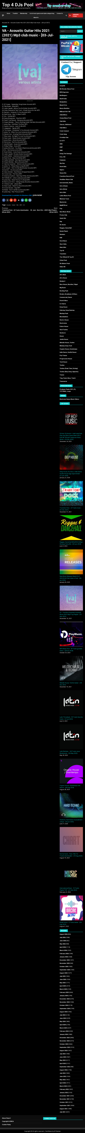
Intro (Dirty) (63, 189)
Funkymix (62, 160)
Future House (64, 326)
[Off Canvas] (3, 15)
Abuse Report (6, 1118)
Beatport (62, 281)
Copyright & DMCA (8, 1121)
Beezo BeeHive (64, 108)
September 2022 (65, 1067)
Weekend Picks (76, 15)
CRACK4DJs (63, 115)
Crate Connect (64, 131)
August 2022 (63, 1070)
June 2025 (63, 979)
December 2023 (65, 1037)
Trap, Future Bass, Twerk (68, 378)
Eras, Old (62, 157)
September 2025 (65, 970)
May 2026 (63, 944)
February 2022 (64, 1089)
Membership (23, 13)
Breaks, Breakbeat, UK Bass (68, 294)
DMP (61, 147)
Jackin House (64, 339)
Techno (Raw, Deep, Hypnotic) (69, 371)
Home (8, 13)
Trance (62, 375)
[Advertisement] (59, 5)
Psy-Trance (63, 355)
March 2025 (63, 989)
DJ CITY (62, 140)
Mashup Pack (64, 313)
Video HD (62, 267)
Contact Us (60, 13)
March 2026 (63, 950)
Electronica (63, 323)
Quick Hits (63, 218)
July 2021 (62, 1112)
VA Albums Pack (65, 263)
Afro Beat (63, 274)
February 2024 (64, 1031)
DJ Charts (63, 304)
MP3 (21, 205)
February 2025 (64, 992)
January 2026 (64, 957)
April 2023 (63, 1063)
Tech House (63, 362)
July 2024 (62, 1015)
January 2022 (64, 1092)
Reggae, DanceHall (66, 228)
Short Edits (63, 244)
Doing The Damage (66, 153)
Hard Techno (64, 329)
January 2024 (64, 1034)
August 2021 (63, 1109)
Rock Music (63, 241)
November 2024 (65, 1002)
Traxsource (63, 381)
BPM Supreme (64, 92)
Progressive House (66, 359)
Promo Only (63, 215)
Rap (61, 221)
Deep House (63, 307)
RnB (61, 237)
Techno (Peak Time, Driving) (69, 368)
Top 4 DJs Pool (17, 4)
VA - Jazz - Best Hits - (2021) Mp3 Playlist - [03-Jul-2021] (44, 210)
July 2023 (62, 1054)
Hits (17, 205)
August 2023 (63, 1050)
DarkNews (48, 1131)
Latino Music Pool (65, 195)
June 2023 (63, 1057)
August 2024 (63, 1012)
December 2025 (65, 960)
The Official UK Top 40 (67, 257)
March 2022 (63, 1086)
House (62, 336)
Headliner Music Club (66, 179)
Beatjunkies (63, 102)
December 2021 (65, 1096)
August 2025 (63, 973)
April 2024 (63, 1025)
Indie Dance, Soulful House (68, 352)
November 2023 (65, 1041)
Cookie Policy (6, 1124)
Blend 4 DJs (63, 105)
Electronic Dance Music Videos (69, 399)
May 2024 (63, 1021)
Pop (61, 208)
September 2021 (65, 1105)
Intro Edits (63, 192)
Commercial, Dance (66, 297)
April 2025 (63, 986)
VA (24, 205)
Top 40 (62, 250)
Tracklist (15, 13)
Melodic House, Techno (67, 342)
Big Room (63, 287)
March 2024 (63, 1028)
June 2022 (63, 1076)
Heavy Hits (63, 173)
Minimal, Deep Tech (66, 346)
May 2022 (63, 1079)
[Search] (66, 15)
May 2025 (63, 982)
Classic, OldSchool (65, 124)
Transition (63, 254)
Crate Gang (63, 134)
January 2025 (64, 995)
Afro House (63, 278)
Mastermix (63, 202)
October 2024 (64, 1005)
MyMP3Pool (63, 205)
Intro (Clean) (64, 186)
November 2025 (65, 963)
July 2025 (62, 976)
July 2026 (62, 937)
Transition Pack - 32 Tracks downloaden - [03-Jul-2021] (15, 210)
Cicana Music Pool (65, 118)
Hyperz (62, 170)
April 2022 (63, 1083)
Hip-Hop (62, 163)
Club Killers (63, 128)
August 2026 (63, 934)
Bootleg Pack (64, 291)
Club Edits (63, 121)
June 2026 (63, 940)
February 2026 (64, 953)
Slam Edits (63, 247)
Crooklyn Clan (64, 137)
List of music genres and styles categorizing (42, 13)
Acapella (62, 86)
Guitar (13, 205)
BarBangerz (63, 95)
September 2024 (65, 1008)
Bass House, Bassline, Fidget (69, 284)
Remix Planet (64, 231)
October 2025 (64, 966)
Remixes (62, 234)
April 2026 (63, 947)
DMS (61, 150)
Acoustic (4, 23)
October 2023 (64, 1044)
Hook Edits (63, 166)
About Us (36, 17)
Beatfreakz (63, 98)
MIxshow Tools (64, 199)
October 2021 (64, 1102)
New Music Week (65, 212)
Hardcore (63, 333)
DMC (61, 144)
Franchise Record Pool (67, 176)
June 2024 (63, 1018)
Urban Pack (63, 260)
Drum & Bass (64, 300)
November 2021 (65, 1099)
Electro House (64, 320)
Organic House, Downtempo (68, 349)
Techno (62, 365)
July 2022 (62, 1073)
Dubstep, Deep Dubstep (67, 310)
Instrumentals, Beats (66, 182)
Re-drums (63, 225)
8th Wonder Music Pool (67, 89)
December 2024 (65, 999)
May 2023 (63, 1060)
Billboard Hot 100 (65, 111)
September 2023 (65, 1047)
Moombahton (64, 316)
